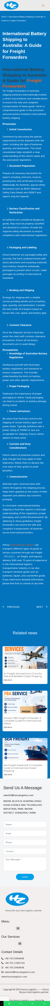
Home (3, 17)
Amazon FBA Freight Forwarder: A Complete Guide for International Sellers (22, 721)
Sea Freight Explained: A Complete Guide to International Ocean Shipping (22, 768)
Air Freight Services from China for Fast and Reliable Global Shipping (22, 675)
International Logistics (22, 544)
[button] (18, 928)
